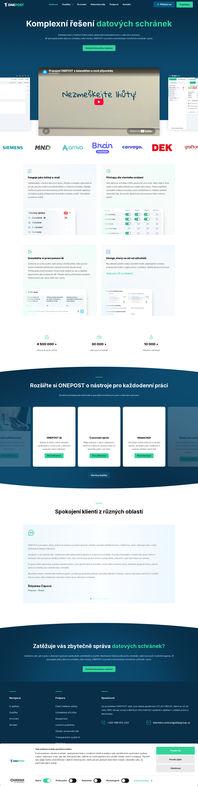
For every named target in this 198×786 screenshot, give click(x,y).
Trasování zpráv (54, 437)
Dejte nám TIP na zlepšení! (119, 273)
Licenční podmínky (65, 725)
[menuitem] (53, 4)
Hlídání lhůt (99, 437)
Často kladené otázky (66, 706)
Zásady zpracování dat (67, 731)
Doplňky (66, 4)
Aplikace (53, 4)
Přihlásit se (165, 4)
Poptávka (185, 4)
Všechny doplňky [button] (99, 475)
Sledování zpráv (144, 437)
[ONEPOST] (14, 4)
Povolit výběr (175, 759)
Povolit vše (175, 750)
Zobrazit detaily (141, 781)
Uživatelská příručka (65, 712)
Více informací (54, 456)
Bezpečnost (61, 718)
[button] (54, 419)
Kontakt (127, 4)
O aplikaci (14, 706)
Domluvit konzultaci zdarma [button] (99, 48)
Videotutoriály (98, 4)
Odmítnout (176, 768)
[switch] (73, 780)
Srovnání (81, 4)
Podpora (114, 4)
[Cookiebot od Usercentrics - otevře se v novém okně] (17, 781)
